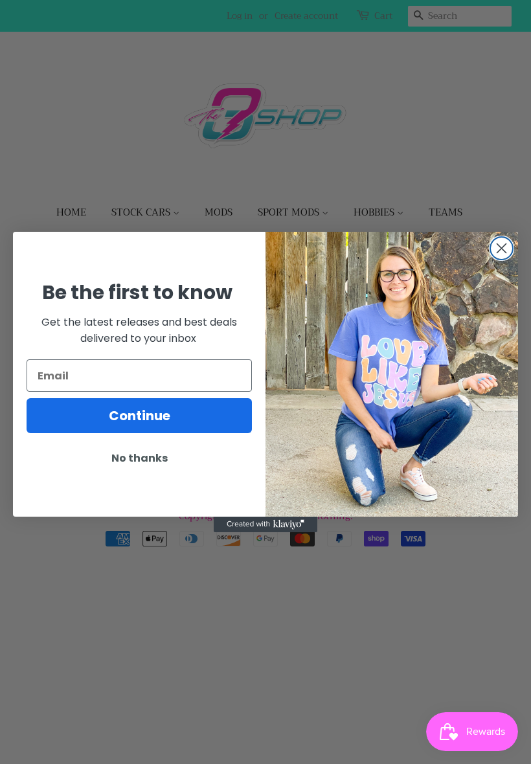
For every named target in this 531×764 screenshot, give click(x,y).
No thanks (139, 458)
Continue (139, 416)
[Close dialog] (501, 248)
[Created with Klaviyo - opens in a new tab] (265, 524)
